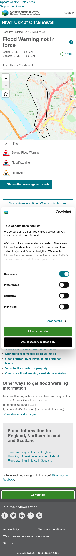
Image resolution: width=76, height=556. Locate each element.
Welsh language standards (20, 536)
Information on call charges (19, 414)
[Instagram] (30, 515)
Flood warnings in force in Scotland (30, 460)
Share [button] (68, 53)
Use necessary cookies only (38, 341)
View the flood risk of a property (26, 368)
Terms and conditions (51, 529)
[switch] (64, 285)
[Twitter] (13, 515)
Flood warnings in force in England (30, 452)
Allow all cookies (38, 331)
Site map (8, 543)
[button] (71, 42)
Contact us (38, 494)
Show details (54, 321)
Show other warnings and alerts (28, 184)
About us (43, 536)
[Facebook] (4, 515)
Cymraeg (69, 12)
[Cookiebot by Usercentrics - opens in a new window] (61, 212)
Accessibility (11, 529)
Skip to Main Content (13, 6)
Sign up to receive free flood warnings (30, 353)
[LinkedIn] (22, 515)
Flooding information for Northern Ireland (33, 456)
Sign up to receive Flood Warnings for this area (38, 203)
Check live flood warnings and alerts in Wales (35, 373)
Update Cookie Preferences (17, 2)
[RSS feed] (39, 515)
